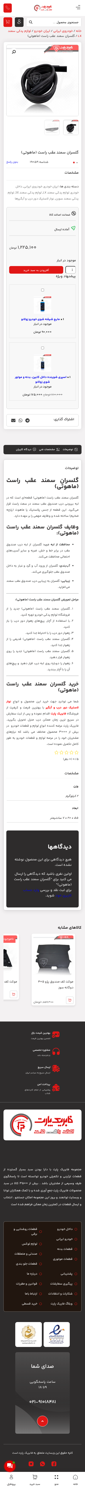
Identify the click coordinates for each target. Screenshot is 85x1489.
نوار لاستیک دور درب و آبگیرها (34, 198)
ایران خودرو (42, 31)
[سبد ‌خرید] (34, 1477)
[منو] (56, 1477)
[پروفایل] (11, 1477)
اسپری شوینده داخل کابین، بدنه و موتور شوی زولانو (40, 379)
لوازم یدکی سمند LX (56, 192)
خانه (75, 1484)
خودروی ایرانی (63, 31)
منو (56, 1484)
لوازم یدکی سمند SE (28, 192)
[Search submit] (29, 23)
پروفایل (11, 1484)
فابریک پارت (58, 713)
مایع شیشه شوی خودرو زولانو (40, 319)
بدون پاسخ (12, 162)
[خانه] (75, 1477)
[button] (14, 52)
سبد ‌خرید (34, 1484)
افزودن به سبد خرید (36, 270)
